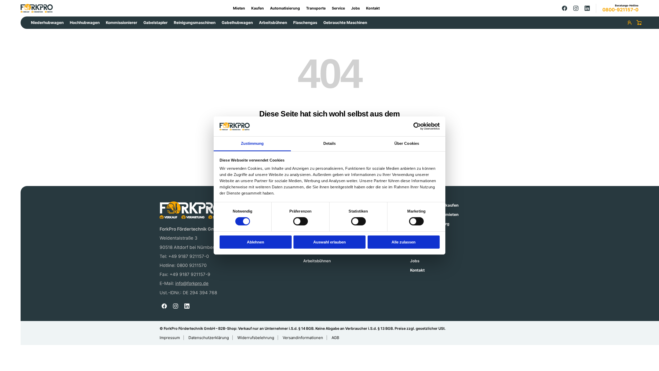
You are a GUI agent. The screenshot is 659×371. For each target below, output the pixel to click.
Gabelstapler (155, 22)
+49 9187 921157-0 (188, 256)
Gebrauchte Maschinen (345, 22)
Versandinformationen (303, 337)
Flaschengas (305, 22)
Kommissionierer (121, 22)
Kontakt (373, 8)
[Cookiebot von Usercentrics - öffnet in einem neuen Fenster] (417, 126)
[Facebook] (564, 8)
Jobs (355, 8)
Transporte (316, 8)
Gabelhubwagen (237, 22)
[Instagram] (575, 8)
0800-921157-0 (620, 9)
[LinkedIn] (587, 8)
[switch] (300, 221)
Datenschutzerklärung (208, 337)
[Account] (629, 22)
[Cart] (638, 22)
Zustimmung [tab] (252, 143)
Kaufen (257, 8)
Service (338, 8)
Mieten (239, 8)
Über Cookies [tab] (406, 143)
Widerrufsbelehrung (255, 337)
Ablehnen (255, 242)
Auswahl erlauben (329, 242)
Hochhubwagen (85, 22)
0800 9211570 (192, 265)
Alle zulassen (403, 242)
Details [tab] (329, 143)
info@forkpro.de (192, 283)
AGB (335, 337)
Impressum (170, 337)
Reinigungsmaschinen (194, 22)
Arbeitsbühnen (273, 22)
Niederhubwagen (47, 22)
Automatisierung (285, 8)
